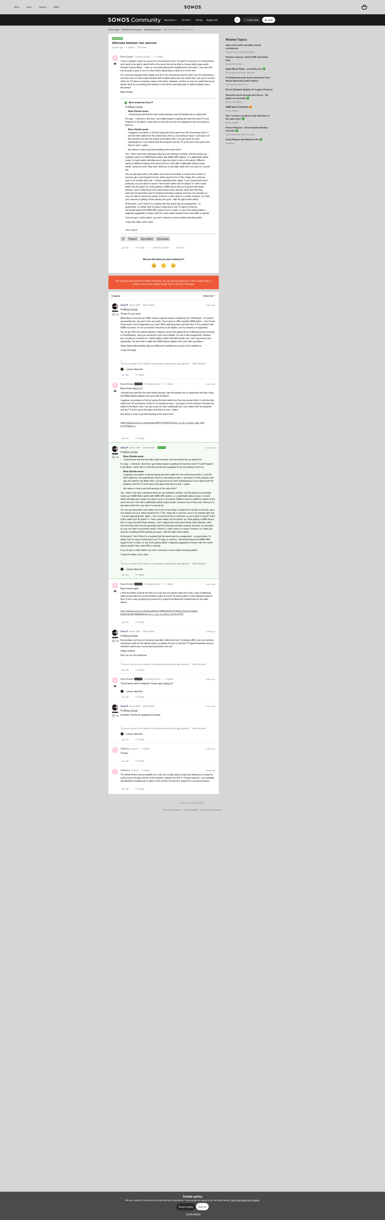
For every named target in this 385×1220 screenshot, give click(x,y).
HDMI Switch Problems (237, 106)
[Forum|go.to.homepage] (134, 20)
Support (43, 6)
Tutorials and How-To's (236, 84)
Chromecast (163, 238)
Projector (132, 238)
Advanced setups (152, 29)
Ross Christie (126, 56)
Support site (212, 19)
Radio (56, 6)
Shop (16, 6)
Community (113, 29)
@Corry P (138, 388)
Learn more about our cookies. (245, 1200)
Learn (29, 6)
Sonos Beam (147, 238)
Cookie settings (191, 809)
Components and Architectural (240, 51)
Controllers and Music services (240, 72)
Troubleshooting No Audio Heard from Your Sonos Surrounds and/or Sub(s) (248, 79)
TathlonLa (125, 748)
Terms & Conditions (172, 809)
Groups (199, 19)
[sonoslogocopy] (192, 7)
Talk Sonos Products (132, 29)
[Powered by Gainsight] (192, 803)
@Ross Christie (135, 106)
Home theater (232, 110)
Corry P (124, 304)
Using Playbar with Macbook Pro (242, 139)
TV (123, 238)
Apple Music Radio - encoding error (244, 68)
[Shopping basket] (364, 7)
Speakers (230, 143)
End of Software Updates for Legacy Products (249, 89)
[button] (251, 20)
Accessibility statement (211, 809)
